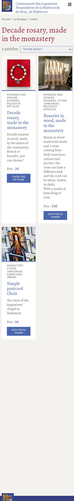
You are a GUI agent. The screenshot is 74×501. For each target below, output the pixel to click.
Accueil (6, 19)
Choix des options (18, 178)
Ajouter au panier (55, 215)
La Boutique (20, 19)
